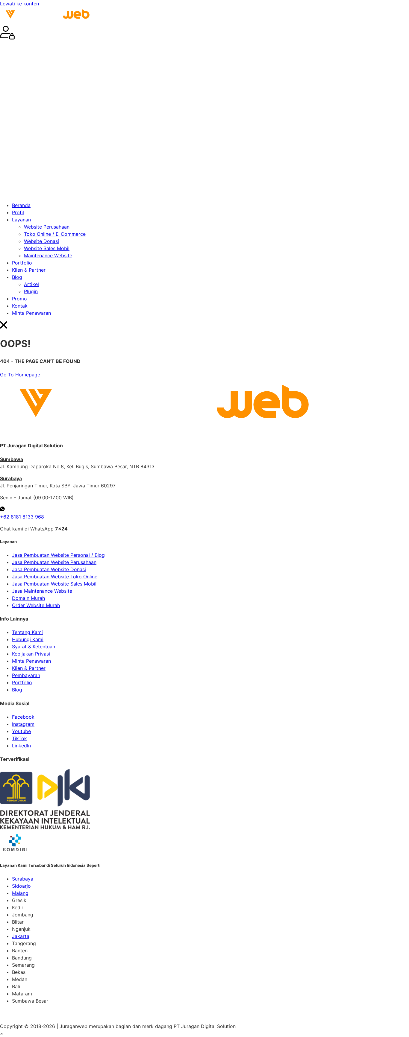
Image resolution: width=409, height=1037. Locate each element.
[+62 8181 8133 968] (2, 510)
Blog (17, 277)
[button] (204, 119)
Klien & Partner (29, 270)
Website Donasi (41, 241)
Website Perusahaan (46, 227)
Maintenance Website (48, 256)
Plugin (31, 291)
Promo (19, 299)
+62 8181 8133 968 (22, 517)
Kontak (20, 306)
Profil (18, 212)
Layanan (21, 220)
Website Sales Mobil (46, 248)
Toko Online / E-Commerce (55, 234)
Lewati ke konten (19, 4)
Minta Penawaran (31, 313)
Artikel (31, 284)
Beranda (21, 205)
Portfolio (22, 263)
